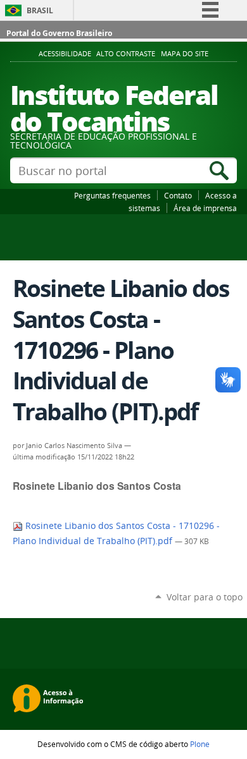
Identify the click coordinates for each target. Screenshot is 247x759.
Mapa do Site (184, 53)
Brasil (40, 10)
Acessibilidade (65, 53)
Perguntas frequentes (112, 195)
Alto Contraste (125, 53)
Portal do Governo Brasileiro (59, 33)
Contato (178, 195)
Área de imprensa (205, 208)
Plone (200, 744)
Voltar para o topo (205, 597)
